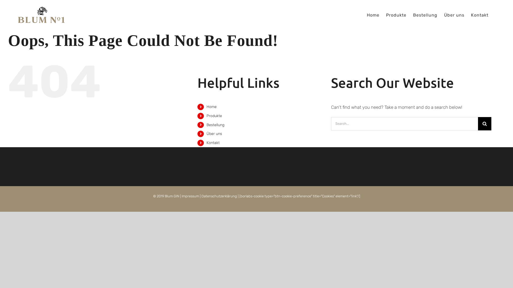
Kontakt (213, 143)
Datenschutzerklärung (219, 196)
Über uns (214, 133)
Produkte (214, 116)
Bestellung (215, 125)
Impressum (190, 196)
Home (212, 107)
